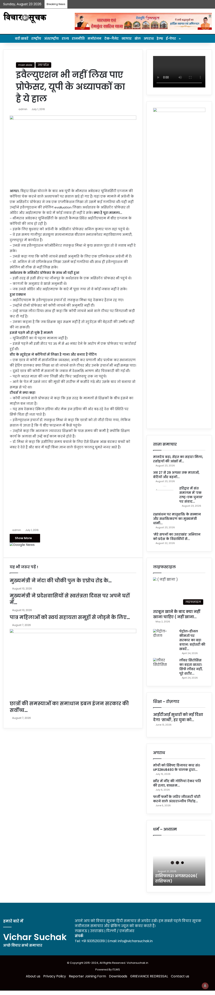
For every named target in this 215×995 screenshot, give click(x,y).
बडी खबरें (21, 38)
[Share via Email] (31, 549)
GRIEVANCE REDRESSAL (149, 976)
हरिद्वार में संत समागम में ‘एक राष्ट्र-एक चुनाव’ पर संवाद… (191, 495)
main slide (25, 65)
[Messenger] (18, 549)
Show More (24, 538)
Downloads (118, 976)
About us (33, 976)
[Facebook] (11, 549)
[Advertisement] (73, 488)
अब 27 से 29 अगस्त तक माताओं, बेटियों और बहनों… (176, 474)
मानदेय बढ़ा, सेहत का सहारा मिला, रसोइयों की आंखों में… (178, 459)
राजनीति (78, 38)
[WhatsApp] (24, 549)
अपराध (149, 38)
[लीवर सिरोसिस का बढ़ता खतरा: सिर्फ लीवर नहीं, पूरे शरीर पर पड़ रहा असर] (164, 666)
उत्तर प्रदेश (43, 65)
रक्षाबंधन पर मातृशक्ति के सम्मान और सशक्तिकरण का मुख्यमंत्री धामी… (177, 518)
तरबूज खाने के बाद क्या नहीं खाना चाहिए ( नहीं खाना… (176, 614)
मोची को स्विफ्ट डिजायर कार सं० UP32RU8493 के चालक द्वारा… (176, 767)
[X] (14, 549)
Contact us (180, 976)
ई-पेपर (171, 38)
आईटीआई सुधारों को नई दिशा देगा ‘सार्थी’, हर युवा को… (178, 717)
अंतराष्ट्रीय (51, 38)
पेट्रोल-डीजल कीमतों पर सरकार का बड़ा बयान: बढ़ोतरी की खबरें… (192, 640)
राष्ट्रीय (36, 38)
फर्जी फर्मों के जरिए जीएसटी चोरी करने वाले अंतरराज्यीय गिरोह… (176, 799)
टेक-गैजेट (111, 38)
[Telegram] (28, 549)
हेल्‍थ (160, 38)
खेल (138, 38)
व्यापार (127, 38)
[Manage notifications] (205, 985)
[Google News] (22, 544)
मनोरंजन (94, 38)
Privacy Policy (54, 976)
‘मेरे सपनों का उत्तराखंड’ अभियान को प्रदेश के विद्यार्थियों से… (177, 536)
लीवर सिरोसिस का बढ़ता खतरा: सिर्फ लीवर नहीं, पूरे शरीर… (191, 667)
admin (22, 109)
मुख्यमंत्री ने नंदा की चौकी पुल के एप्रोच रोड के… (61, 580)
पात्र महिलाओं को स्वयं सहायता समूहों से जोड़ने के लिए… (70, 617)
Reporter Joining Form (87, 976)
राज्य (65, 38)
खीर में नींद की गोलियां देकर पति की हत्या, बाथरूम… (177, 783)
